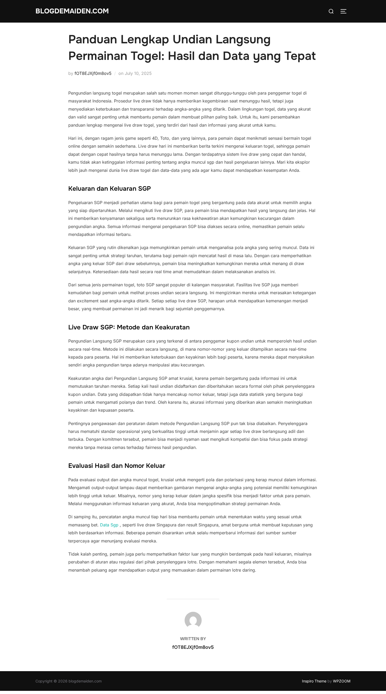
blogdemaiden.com (72, 11)
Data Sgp (109, 524)
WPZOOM (342, 681)
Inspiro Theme (314, 681)
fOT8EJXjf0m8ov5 (93, 73)
